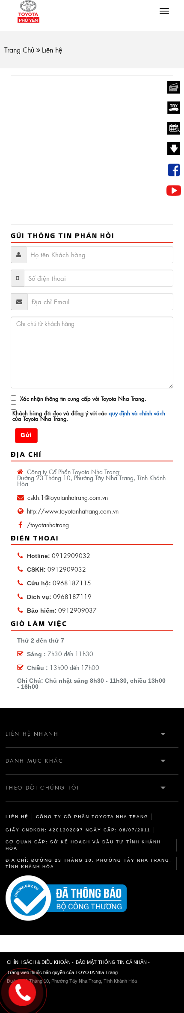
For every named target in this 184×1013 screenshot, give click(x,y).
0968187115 (59, 583)
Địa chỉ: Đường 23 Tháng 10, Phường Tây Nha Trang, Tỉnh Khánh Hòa (89, 863)
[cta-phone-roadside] (92, 898)
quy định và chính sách (136, 413)
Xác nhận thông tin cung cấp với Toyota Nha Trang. (83, 399)
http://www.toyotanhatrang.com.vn (73, 511)
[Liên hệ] (23, 990)
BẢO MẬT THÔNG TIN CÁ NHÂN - (113, 962)
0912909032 (58, 556)
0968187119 (59, 597)
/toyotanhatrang (48, 525)
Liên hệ (17, 816)
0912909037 (62, 610)
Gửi (26, 435)
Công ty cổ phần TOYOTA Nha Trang (92, 816)
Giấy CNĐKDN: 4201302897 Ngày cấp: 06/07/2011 (78, 830)
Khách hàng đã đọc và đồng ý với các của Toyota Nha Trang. (88, 416)
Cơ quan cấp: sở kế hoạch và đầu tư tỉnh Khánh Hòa (83, 845)
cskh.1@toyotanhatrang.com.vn (67, 497)
